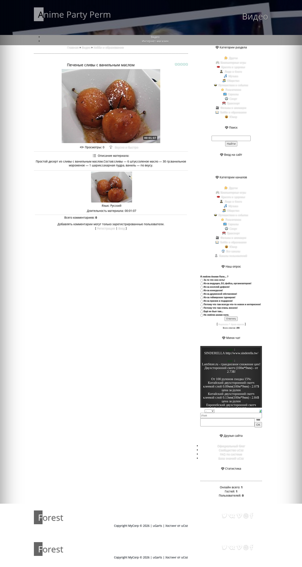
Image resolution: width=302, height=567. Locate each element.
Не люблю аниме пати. (216, 315)
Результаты (223, 324)
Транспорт (233, 103)
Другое (233, 57)
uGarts (157, 526)
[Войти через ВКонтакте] (228, 166)
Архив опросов (237, 324)
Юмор (233, 116)
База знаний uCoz (231, 458)
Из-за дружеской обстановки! (220, 294)
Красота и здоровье (233, 66)
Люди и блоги (233, 71)
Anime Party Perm (74, 14)
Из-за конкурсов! (213, 290)
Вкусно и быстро (126, 147)
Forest (50, 517)
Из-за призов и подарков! (218, 301)
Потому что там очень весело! (221, 308)
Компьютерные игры (233, 62)
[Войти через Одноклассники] (242, 166)
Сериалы (233, 94)
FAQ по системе (231, 454)
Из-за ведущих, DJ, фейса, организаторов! (227, 283)
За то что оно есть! (214, 280)
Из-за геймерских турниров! (219, 297)
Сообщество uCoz (231, 450)
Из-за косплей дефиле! (217, 287)
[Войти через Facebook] (235, 166)
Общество (233, 80)
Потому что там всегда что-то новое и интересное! (232, 304)
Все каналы (233, 251)
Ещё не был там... (213, 311)
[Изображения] (111, 187)
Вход (121, 228)
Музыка (233, 76)
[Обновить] (260, 411)
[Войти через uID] (221, 166)
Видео (86, 47)
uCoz (184, 526)
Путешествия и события (233, 85)
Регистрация (106, 228)
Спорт (233, 98)
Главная (73, 47)
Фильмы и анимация (233, 107)
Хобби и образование (108, 47)
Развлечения (233, 89)
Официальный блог (231, 446)
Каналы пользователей (233, 255)
